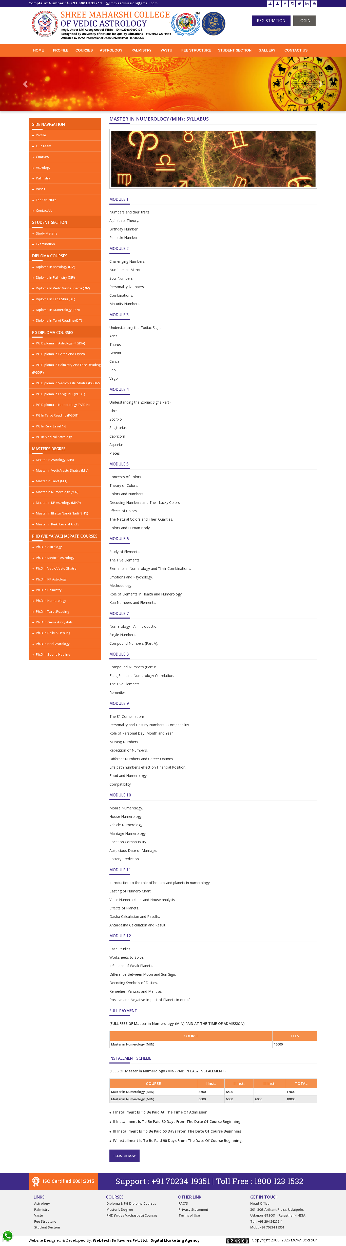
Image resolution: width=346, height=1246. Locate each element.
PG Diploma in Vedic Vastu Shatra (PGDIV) (68, 383)
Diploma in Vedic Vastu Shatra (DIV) (63, 288)
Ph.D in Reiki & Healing (53, 632)
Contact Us (295, 50)
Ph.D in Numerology (51, 600)
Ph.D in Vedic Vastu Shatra (56, 568)
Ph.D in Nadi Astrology (53, 643)
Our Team (43, 146)
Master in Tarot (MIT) (51, 481)
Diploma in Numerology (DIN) (58, 309)
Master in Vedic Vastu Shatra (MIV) (62, 470)
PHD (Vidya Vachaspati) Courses (131, 1215)
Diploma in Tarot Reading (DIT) (59, 320)
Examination (45, 244)
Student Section (235, 50)
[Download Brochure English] (270, 4)
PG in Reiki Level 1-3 (51, 426)
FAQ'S (183, 1203)
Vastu (166, 50)
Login (304, 20)
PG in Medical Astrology (54, 437)
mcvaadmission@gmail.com (134, 3)
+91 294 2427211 (270, 1221)
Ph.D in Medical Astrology (55, 557)
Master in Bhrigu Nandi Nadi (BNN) (62, 513)
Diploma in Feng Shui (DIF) (55, 299)
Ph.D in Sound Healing (53, 654)
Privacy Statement (193, 1209)
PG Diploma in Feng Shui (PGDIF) (60, 394)
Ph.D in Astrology (49, 546)
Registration (271, 20)
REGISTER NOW (125, 1156)
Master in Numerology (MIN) (57, 492)
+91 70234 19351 (180, 1180)
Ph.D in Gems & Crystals (54, 622)
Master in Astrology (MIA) (55, 459)
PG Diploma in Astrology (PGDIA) (60, 343)
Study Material (47, 233)
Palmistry (141, 50)
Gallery (267, 50)
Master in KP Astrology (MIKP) (58, 502)
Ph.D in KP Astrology (51, 579)
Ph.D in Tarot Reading (52, 611)
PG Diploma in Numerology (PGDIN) (62, 404)
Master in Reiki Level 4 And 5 (57, 524)
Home (38, 50)
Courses (84, 50)
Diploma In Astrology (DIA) (55, 266)
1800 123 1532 (278, 1180)
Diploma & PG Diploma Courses (131, 1203)
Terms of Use (189, 1215)
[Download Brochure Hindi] (277, 4)
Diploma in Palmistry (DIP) (55, 277)
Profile (60, 50)
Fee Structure (196, 50)
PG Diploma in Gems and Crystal (61, 354)
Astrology (111, 50)
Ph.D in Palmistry (49, 590)
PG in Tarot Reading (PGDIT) (57, 415)
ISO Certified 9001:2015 (68, 1181)
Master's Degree (119, 1209)
